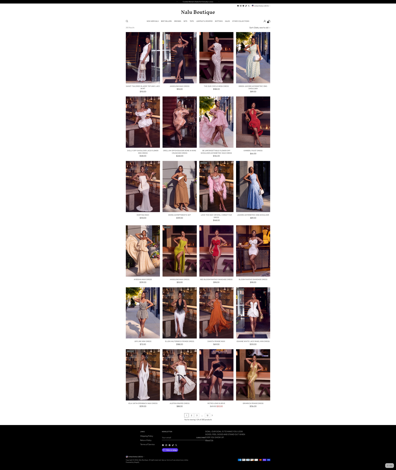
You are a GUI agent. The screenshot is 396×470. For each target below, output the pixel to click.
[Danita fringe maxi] (216, 313)
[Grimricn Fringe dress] (253, 374)
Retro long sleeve (216, 403)
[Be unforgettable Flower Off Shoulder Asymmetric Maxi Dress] (216, 122)
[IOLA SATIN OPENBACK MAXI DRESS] (143, 374)
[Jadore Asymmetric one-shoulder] (253, 186)
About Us (209, 440)
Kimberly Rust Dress (253, 150)
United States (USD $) (261, 6)
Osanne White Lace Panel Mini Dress (253, 341)
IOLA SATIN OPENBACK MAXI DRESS (142, 403)
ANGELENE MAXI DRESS (179, 86)
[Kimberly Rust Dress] (253, 122)
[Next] (219, 2)
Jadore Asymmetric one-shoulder (253, 215)
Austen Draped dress (180, 403)
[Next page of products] (212, 415)
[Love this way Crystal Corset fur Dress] (216, 186)
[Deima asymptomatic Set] (180, 186)
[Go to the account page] (265, 21)
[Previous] (177, 2)
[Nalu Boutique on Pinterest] (243, 6)
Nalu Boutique (143, 460)
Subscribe (200, 438)
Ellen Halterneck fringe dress (179, 341)
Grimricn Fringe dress (253, 403)
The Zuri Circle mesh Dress (216, 86)
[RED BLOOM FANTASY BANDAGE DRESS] (216, 251)
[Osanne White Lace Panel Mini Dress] (253, 313)
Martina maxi (143, 215)
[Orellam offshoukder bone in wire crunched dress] (180, 122)
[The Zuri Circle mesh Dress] (216, 57)
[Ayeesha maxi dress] (143, 251)
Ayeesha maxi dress (143, 279)
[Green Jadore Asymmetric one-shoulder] (253, 57)
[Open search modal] (127, 21)
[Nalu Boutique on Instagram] (241, 6)
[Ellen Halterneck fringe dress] (180, 313)
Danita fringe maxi (216, 341)
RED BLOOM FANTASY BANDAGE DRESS (216, 279)
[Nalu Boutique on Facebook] (238, 6)
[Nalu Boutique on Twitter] (249, 6)
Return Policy (145, 440)
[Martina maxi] (143, 186)
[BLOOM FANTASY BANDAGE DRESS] (253, 251)
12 (207, 415)
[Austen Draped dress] (180, 374)
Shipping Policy (146, 436)
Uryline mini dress (142, 341)
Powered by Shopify (132, 462)
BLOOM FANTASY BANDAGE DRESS (253, 279)
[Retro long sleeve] (216, 374)
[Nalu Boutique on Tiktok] (246, 6)
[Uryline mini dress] (143, 313)
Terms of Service (147, 444)
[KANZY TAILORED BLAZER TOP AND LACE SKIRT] (143, 57)
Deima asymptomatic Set (179, 215)
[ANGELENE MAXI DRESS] (180, 57)
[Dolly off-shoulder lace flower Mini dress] (143, 122)
